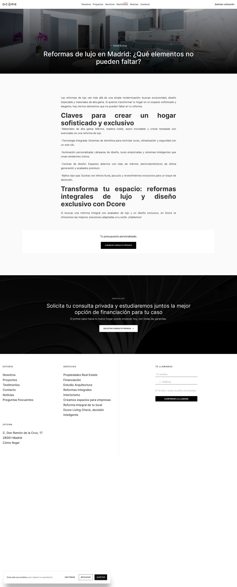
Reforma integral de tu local (82, 405)
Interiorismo (71, 395)
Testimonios (11, 385)
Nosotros (9, 375)
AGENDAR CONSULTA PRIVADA (118, 245)
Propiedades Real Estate (80, 375)
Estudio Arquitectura (77, 385)
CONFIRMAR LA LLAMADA (176, 399)
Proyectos (10, 380)
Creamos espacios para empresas (87, 400)
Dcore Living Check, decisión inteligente (83, 412)
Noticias (8, 395)
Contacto (9, 390)
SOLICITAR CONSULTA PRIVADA (117, 328)
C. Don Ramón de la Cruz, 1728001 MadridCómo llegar (23, 438)
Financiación (72, 380)
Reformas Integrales (77, 390)
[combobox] (158, 382)
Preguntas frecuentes (18, 400)
